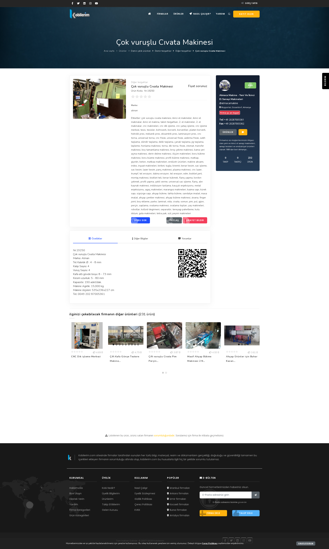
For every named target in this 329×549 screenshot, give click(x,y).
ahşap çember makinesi (151, 197)
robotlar (135, 209)
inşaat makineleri (147, 165)
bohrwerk (161, 130)
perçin (134, 205)
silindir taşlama (149, 142)
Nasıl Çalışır (141, 488)
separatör (166, 209)
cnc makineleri (151, 126)
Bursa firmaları (178, 510)
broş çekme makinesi (181, 149)
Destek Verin (76, 499)
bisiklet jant (195, 173)
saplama (143, 205)
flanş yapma (186, 177)
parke (154, 201)
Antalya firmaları (179, 515)
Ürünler (178, 13)
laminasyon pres (187, 133)
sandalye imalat (191, 193)
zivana (195, 197)
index (134, 165)
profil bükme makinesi (177, 157)
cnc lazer (197, 169)
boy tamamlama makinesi (155, 149)
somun (184, 201)
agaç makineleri (153, 189)
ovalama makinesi (159, 205)
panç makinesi (164, 169)
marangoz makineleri (174, 189)
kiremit (176, 165)
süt (169, 213)
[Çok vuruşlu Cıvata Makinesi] (99, 99)
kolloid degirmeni (150, 209)
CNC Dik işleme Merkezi (86, 356)
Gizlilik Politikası (143, 499)
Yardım (220, 13)
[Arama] (229, 14)
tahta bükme (174, 193)
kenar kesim (187, 165)
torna (165, 145)
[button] (94, 114)
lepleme (135, 145)
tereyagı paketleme (183, 209)
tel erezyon (176, 173)
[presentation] (76, 98)
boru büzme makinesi (153, 157)
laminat (162, 201)
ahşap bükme (159, 193)
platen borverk (197, 130)
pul (195, 201)
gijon (201, 201)
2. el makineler (187, 122)
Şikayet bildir (195, 220)
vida (169, 201)
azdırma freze (191, 138)
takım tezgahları (169, 122)
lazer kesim (149, 169)
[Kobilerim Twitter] (78, 3)
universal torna (146, 138)
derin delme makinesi (159, 153)
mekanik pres (153, 133)
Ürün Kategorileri (79, 515)
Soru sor (140, 220)
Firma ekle (213, 513)
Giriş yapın (251, 3)
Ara (250, 85)
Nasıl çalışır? (202, 13)
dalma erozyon (161, 173)
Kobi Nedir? (108, 488)
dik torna (173, 145)
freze (182, 145)
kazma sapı (193, 189)
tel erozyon (145, 173)
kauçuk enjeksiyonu (182, 185)
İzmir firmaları (177, 499)
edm (185, 173)
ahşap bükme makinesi (178, 197)
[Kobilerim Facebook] (72, 3)
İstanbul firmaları (179, 488)
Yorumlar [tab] (186, 238)
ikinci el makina (151, 122)
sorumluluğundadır (164, 435)
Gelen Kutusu (110, 510)
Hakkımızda (76, 488)
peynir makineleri (181, 213)
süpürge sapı (144, 193)
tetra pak (162, 213)
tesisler (151, 130)
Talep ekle (246, 513)
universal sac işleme (180, 181)
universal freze (175, 138)
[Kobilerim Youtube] (96, 3)
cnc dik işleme (167, 126)
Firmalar (162, 13)
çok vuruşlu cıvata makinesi (156, 118)
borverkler (182, 130)
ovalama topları (178, 205)
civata (176, 201)
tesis (143, 130)
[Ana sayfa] (149, 14)
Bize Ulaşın (75, 493)
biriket (161, 165)
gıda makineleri (147, 213)
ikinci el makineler (182, 118)
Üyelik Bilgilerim (111, 493)
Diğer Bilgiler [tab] (141, 238)
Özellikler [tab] (97, 238)
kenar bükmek (170, 177)
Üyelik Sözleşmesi (145, 493)
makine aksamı (195, 161)
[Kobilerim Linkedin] (84, 3)
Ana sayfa (109, 51)
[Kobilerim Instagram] (90, 3)
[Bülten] (256, 495)
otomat (190, 145)
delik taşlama (166, 142)
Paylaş (174, 220)
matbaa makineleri (157, 161)
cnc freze (161, 138)
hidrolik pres (137, 133)
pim (191, 201)
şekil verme (161, 181)
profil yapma (147, 181)
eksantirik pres (169, 133)
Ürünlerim (107, 499)
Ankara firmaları (178, 493)
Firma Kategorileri (79, 510)
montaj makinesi (140, 177)
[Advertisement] (164, 399)
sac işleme (201, 165)
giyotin (134, 161)
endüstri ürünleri (177, 161)
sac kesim (136, 169)
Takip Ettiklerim (111, 504)
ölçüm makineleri (181, 153)
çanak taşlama (182, 142)
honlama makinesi (151, 145)
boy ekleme (143, 201)
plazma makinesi (182, 169)
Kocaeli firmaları (179, 504)
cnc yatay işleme (185, 126)
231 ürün (147, 314)
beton (142, 161)
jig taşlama (197, 142)
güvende (242, 502)
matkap (195, 157)
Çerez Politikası (143, 504)
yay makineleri (196, 205)
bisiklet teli (156, 177)
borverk (172, 130)
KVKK (137, 510)
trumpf (134, 173)
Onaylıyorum (305, 543)
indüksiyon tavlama (160, 185)
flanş (195, 181)
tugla (168, 165)
